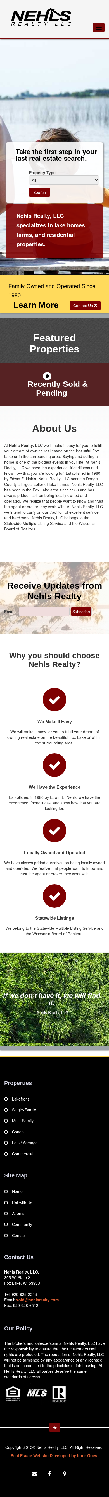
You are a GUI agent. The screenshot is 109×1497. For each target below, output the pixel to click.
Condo (18, 1132)
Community (22, 1224)
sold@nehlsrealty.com (37, 1300)
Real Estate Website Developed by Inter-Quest (55, 1455)
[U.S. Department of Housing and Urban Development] (36, 1393)
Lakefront (20, 1099)
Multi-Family (23, 1120)
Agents (18, 1213)
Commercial (22, 1154)
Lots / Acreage (25, 1142)
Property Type (42, 172)
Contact (19, 1235)
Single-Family (24, 1110)
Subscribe (81, 611)
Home (17, 1191)
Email (11, 611)
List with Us (22, 1202)
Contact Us (83, 305)
